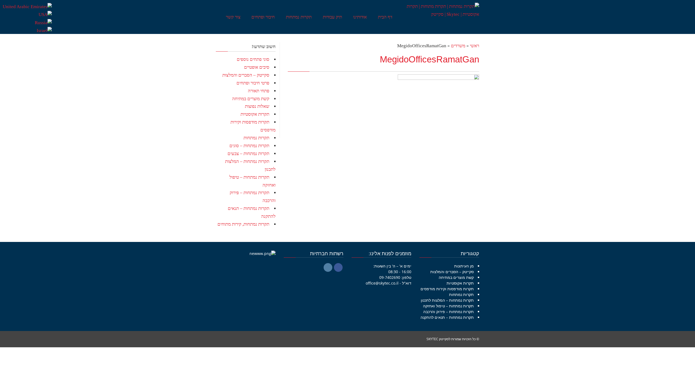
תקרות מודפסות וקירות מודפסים (447, 288)
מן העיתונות (464, 266)
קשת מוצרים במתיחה (250, 98)
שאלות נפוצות (257, 106)
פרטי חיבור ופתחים (252, 83)
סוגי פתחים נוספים (253, 59)
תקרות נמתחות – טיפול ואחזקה (448, 305)
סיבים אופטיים (256, 67)
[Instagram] (328, 267)
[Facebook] (338, 267)
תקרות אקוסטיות (255, 114)
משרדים (458, 45)
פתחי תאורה (258, 90)
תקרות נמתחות (256, 137)
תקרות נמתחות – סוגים (249, 145)
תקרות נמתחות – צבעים (248, 153)
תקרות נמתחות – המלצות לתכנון (447, 300)
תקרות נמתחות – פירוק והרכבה (448, 311)
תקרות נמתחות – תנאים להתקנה (447, 317)
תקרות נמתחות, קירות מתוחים (243, 224)
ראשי (474, 45)
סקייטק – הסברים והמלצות (245, 75)
